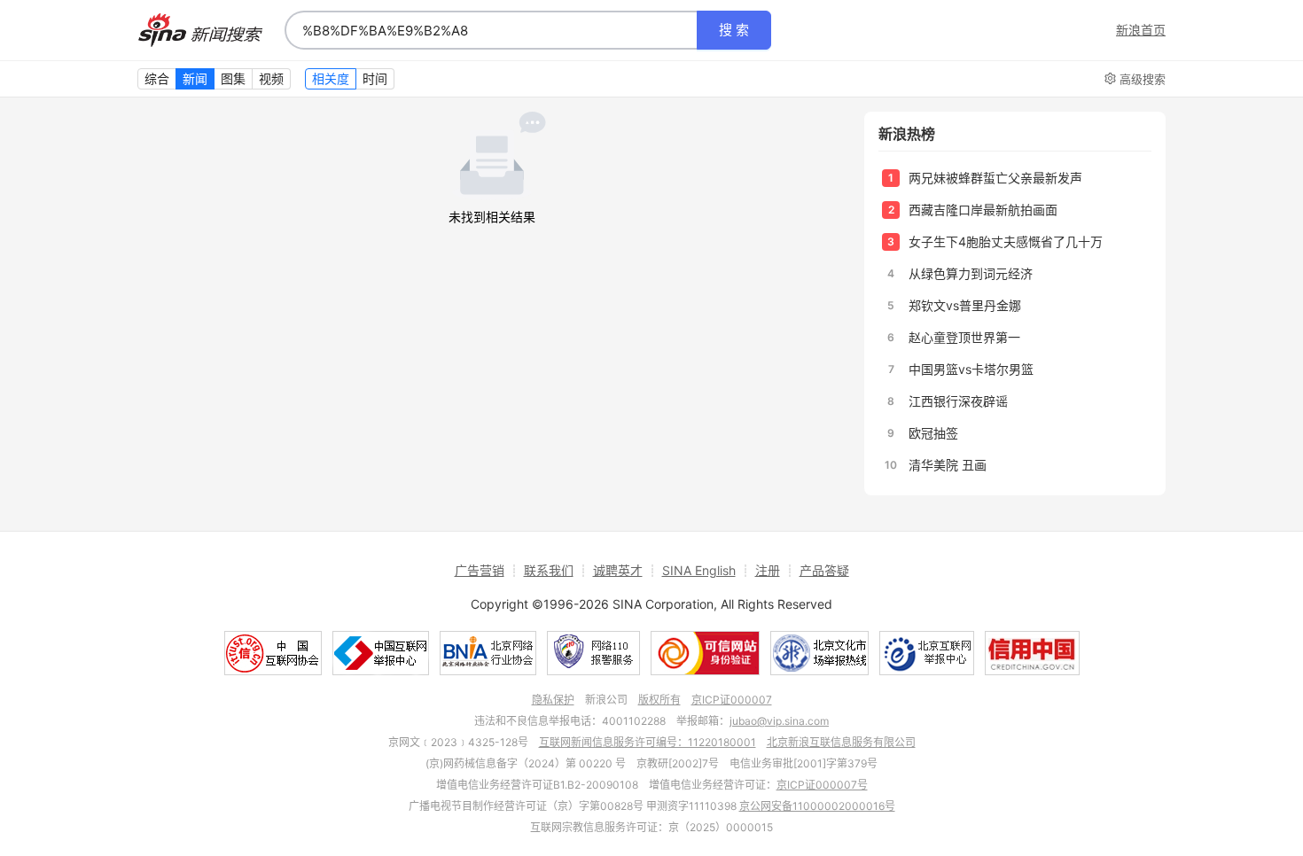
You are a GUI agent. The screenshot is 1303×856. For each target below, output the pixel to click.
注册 (767, 570)
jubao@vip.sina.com (779, 721)
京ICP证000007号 (822, 784)
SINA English (699, 570)
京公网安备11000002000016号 (817, 806)
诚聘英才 (618, 570)
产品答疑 (824, 570)
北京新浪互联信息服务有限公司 (841, 742)
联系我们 (548, 570)
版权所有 (659, 699)
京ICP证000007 (731, 699)
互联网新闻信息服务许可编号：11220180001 (647, 742)
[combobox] (491, 30)
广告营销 (479, 570)
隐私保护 (553, 699)
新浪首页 (1141, 30)
